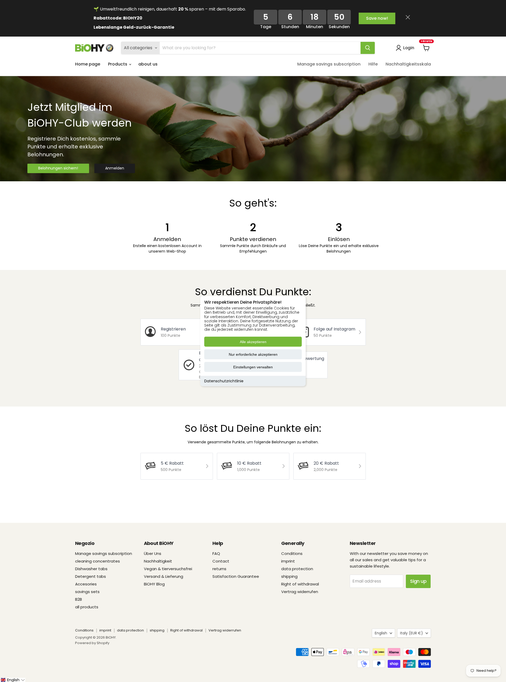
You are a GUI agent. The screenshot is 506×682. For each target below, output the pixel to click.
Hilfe (373, 64)
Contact (220, 561)
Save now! (377, 18)
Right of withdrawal (300, 584)
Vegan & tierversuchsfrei (168, 568)
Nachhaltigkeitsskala (408, 64)
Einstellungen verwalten (253, 367)
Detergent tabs (90, 576)
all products (86, 607)
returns (219, 568)
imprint (288, 561)
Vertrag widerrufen (299, 591)
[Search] (368, 48)
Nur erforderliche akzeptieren (253, 354)
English (381, 633)
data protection (297, 568)
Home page (87, 64)
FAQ (216, 553)
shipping (289, 576)
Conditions (292, 553)
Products (118, 64)
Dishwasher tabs (91, 568)
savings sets (87, 591)
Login (408, 48)
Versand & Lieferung (163, 576)
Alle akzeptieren (253, 342)
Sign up (418, 581)
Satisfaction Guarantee (235, 576)
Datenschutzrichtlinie (224, 381)
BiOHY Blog (154, 584)
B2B (78, 599)
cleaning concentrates (97, 561)
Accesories (86, 584)
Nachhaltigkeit (158, 561)
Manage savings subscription (329, 64)
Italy (411, 633)
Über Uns (152, 553)
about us (148, 64)
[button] (12, 680)
